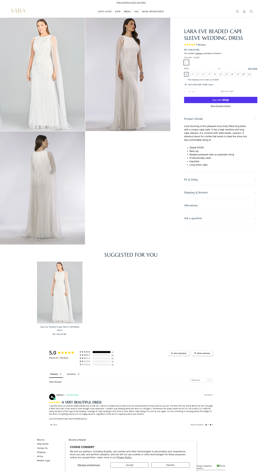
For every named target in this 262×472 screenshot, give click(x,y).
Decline (170, 465)
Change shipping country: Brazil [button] (210, 467)
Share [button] (54, 425)
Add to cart (227, 91)
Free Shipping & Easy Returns (130, 3)
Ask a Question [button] (180, 353)
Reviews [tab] (54, 374)
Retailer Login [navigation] (43, 460)
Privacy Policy (124, 457)
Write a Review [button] (203, 353)
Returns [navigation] (40, 440)
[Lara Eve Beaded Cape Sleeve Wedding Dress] (59, 292)
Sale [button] (136, 11)
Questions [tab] (71, 374)
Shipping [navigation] (41, 452)
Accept (129, 465)
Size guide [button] (252, 69)
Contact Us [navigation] (42, 448)
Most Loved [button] (105, 11)
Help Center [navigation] (43, 444)
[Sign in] (244, 11)
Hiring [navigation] (40, 456)
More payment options (221, 106)
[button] (237, 11)
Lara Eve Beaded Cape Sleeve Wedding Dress (68, 418)
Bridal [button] (127, 11)
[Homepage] (18, 11)
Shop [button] (117, 11)
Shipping (199, 53)
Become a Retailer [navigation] (77, 440)
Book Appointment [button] (153, 11)
